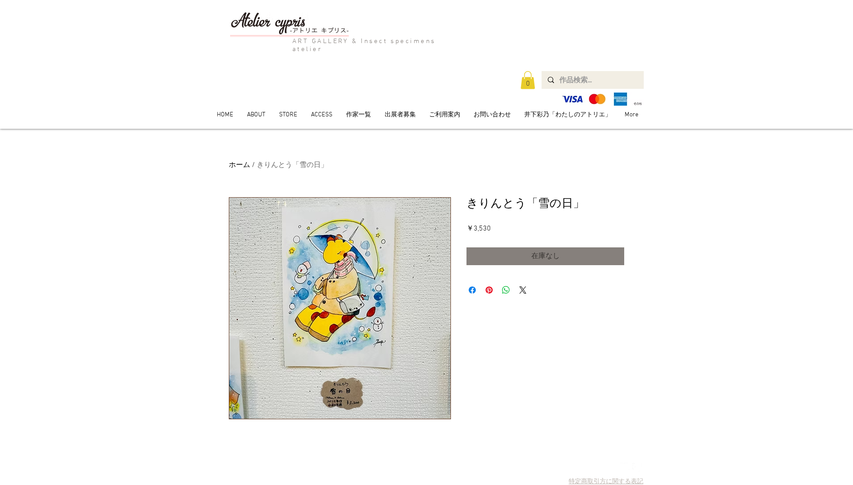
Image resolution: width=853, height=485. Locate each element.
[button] (527, 80)
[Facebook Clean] (637, 467)
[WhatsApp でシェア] (506, 290)
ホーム (239, 165)
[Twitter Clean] (624, 467)
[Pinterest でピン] (489, 290)
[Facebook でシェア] (472, 290)
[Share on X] (523, 290)
